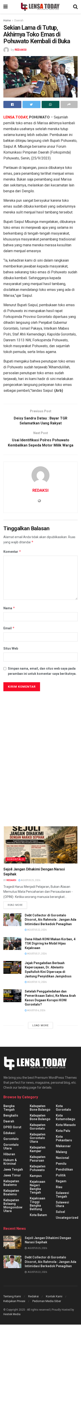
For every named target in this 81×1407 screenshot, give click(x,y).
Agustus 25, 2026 (30, 880)
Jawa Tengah (13, 1169)
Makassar (63, 1146)
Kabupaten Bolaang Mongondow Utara (12, 1205)
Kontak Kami (54, 1296)
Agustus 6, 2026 (36, 1010)
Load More (40, 1025)
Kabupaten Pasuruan (37, 1158)
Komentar (12, 551)
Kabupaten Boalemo (11, 1183)
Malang (61, 1152)
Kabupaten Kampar (37, 1149)
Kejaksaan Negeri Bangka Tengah (37, 1187)
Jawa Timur (12, 1175)
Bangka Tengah (9, 1107)
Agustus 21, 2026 (37, 953)
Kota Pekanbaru (64, 1138)
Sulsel (60, 1212)
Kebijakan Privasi (14, 1301)
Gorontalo (15, 859)
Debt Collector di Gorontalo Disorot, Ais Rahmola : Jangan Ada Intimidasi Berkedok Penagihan (50, 919)
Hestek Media (11, 1314)
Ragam (61, 1181)
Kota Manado (66, 1125)
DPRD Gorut (12, 1127)
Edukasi (9, 1133)
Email (9, 628)
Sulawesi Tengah (62, 1194)
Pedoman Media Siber (46, 1301)
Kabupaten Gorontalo (37, 1126)
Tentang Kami (12, 1296)
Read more (15, 905)
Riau (59, 1187)
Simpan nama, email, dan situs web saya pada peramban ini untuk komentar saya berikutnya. (42, 671)
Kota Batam (38, 1215)
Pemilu (61, 1163)
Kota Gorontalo (63, 1107)
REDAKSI (21, 49)
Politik (61, 1175)
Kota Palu (63, 1131)
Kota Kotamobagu (65, 1117)
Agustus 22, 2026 (37, 930)
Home (7, 20)
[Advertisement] (40, 736)
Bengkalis (10, 1115)
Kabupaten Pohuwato (37, 1168)
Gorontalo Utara (11, 1146)
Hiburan (9, 1154)
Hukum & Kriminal (10, 1161)
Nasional (62, 1158)
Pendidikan (64, 1169)
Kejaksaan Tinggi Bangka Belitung (37, 1203)
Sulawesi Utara (62, 1204)
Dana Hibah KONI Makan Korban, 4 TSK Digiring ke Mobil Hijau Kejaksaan (50, 943)
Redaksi (33, 1296)
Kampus (36, 1176)
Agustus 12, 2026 (37, 982)
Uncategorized (67, 1217)
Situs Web (10, 648)
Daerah (18, 20)
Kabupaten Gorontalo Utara (37, 1138)
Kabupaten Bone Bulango (40, 1107)
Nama (9, 608)
